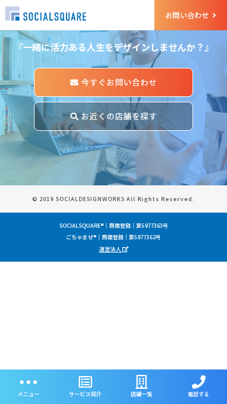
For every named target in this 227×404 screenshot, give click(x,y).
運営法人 (110, 249)
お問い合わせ (188, 15)
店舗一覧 (142, 394)
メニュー (28, 394)
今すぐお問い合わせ (118, 82)
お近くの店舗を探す (118, 116)
